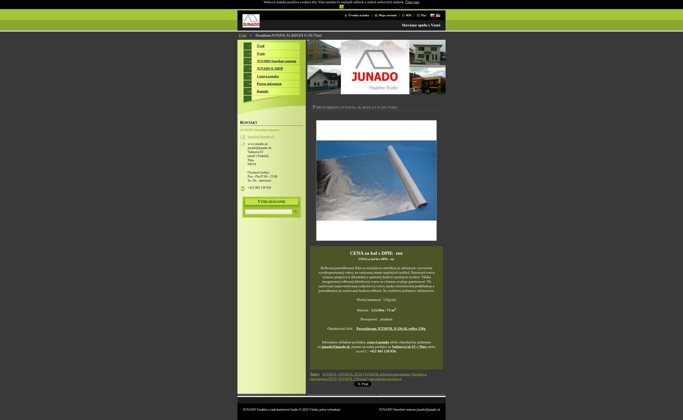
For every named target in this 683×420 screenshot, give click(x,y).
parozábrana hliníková (385, 379)
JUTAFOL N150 (350, 374)
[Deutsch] (438, 15)
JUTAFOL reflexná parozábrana (387, 374)
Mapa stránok (388, 15)
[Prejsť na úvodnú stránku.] (251, 26)
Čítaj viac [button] (412, 2)
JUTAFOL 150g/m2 (353, 379)
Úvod (242, 35)
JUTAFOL (329, 374)
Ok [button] (341, 7)
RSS (408, 15)
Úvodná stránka (358, 15)
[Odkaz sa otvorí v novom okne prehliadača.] (376, 181)
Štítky (314, 374)
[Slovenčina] (432, 15)
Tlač (423, 15)
